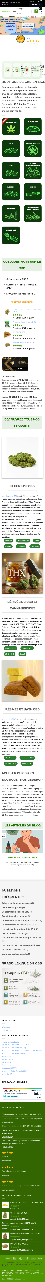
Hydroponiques (23, 540)
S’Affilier (11, 1264)
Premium (8, 540)
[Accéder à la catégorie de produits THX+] (11, 170)
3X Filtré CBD (10, 758)
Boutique (20, 9)
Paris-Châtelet (8, 1059)
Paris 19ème (7, 1065)
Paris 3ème (6, 1056)
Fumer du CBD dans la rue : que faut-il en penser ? (22, 1119)
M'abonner (6, 1027)
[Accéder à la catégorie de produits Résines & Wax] (11, 192)
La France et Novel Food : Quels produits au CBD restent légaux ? (22, 1131)
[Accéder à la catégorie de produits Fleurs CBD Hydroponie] (33, 170)
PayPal (5, 1266)
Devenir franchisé (24, 1264)
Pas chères (35, 546)
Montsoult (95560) (9, 1068)
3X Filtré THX (27, 763)
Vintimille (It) (7, 1074)
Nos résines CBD (9, 719)
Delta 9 (22, 654)
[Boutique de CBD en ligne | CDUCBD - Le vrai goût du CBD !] (6, 11)
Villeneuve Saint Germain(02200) (15, 1071)
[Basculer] (4, 279)
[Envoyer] (36, 11)
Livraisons (10, 1262)
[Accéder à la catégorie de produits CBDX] (11, 148)
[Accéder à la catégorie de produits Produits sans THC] (33, 148)
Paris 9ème (6, 1062)
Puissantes (21, 546)
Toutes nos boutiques (10, 1042)
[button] (36, 1)
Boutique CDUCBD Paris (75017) (15, 1045)
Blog (19, 13)
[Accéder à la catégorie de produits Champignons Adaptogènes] (33, 213)
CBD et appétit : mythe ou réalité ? (22, 857)
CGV (3, 1262)
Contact (20, 22)
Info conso (26, 1262)
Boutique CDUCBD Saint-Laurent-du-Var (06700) (22, 1051)
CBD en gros (20, 27)
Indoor (36, 540)
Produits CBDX (10, 648)
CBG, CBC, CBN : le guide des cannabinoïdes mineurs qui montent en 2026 (21, 1142)
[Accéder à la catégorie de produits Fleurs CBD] (33, 127)
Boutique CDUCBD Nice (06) (14, 1048)
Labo (34, 1262)
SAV (18, 1262)
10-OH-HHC (9, 654)
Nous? (19, 18)
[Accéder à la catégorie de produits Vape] (33, 192)
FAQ (3, 1264)
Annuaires (38, 1264)
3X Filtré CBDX (10, 763)
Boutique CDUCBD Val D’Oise (14, 1054)
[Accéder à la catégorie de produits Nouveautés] (11, 127)
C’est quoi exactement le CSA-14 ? (16, 1126)
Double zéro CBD (27, 758)
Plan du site (6, 1030)
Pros (40, 1262)
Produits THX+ (27, 648)
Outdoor (8, 546)
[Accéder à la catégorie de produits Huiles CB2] (11, 235)
